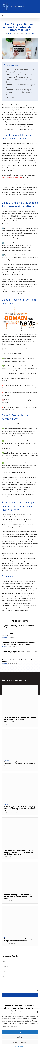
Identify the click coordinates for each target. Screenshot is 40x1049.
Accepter (20, 1032)
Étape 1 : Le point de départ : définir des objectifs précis (20, 71)
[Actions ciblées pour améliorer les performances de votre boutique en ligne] (20, 876)
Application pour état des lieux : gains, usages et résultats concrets (20, 940)
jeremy (9, 33)
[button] (37, 1012)
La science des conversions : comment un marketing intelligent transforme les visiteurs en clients (19, 852)
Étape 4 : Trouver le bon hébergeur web (20, 86)
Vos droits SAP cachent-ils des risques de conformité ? (17, 634)
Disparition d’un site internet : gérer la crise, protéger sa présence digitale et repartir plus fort (19, 808)
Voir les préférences (20, 1042)
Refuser (20, 1037)
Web (27, 33)
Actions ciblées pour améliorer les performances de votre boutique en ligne (18, 896)
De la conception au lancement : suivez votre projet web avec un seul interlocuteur (18, 643)
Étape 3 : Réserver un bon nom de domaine (20, 81)
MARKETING (31, 33)
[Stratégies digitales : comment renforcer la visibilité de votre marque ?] (20, 743)
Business (4, 629)
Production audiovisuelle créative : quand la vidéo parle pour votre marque (18, 626)
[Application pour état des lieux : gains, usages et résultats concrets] (20, 920)
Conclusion (11, 97)
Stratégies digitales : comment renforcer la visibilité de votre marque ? (19, 764)
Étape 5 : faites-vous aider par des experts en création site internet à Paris (20, 92)
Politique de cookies (18, 1046)
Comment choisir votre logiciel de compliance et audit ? (19, 661)
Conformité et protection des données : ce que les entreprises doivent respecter (19, 652)
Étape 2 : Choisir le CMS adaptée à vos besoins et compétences (20, 76)
